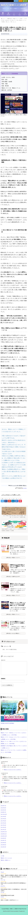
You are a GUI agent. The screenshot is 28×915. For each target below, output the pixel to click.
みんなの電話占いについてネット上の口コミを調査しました (17, 623)
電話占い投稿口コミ (6, 860)
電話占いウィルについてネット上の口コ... (12, 769)
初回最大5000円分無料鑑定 (7, 723)
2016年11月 (4, 834)
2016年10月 (4, 836)
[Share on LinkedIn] (13, 501)
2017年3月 (3, 825)
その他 (2, 855)
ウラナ (2, 897)
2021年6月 (3, 807)
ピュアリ (3, 886)
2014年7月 (3, 840)
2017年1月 (3, 829)
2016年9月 (3, 838)
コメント (3, 660)
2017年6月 (3, 818)
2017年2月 (3, 827)
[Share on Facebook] (6, 501)
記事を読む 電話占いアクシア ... (13, 595)
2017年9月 (3, 816)
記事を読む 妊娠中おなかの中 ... (13, 576)
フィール (3, 880)
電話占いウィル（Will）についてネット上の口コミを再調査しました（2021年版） (18, 604)
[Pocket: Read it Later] (20, 501)
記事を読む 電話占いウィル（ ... (13, 614)
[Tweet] (2, 501)
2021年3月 (3, 810)
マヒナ (2, 872)
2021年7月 (3, 805)
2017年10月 (4, 814)
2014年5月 (3, 844)
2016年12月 (4, 831)
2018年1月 (3, 812)
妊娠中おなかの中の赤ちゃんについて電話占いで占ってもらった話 (17, 566)
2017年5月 (3, 820)
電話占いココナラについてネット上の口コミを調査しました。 (17, 547)
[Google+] (9, 501)
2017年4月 (3, 823)
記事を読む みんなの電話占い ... (13, 633)
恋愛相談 (20, 485)
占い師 (16, 485)
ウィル (13, 485)
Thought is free (21, 911)
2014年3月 (3, 847)
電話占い (25, 485)
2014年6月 (3, 842)
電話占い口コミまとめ (6, 858)
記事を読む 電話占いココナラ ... (13, 557)
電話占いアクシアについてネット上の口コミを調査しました (17, 585)
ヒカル (25, 488)
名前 (14, 679)
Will (11, 485)
